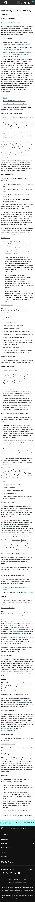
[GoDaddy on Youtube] (19, 873)
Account (3, 852)
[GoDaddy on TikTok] (10, 873)
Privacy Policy (17, 879)
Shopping (4, 856)
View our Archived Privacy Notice (10, 22)
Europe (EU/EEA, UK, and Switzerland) (14, 101)
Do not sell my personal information (17, 882)
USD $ (30, 869)
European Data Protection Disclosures (21, 637)
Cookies (24, 879)
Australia (5, 95)
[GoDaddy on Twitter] (15, 873)
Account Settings (11, 49)
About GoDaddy (5, 835)
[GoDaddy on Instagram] (6, 873)
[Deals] (21, 2)
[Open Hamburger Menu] (2, 2)
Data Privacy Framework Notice (19, 631)
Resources (4, 843)
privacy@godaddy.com (25, 52)
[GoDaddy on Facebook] (2, 873)
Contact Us (25, 54)
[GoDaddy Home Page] (8, 862)
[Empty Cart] (32, 2)
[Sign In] (28, 2)
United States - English (7, 869)
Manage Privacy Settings (23, 44)
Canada (5, 98)
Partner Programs (6, 847)
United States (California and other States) (15, 103)
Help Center (4, 839)
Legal (10, 879)
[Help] (25, 2)
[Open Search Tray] (18, 2)
